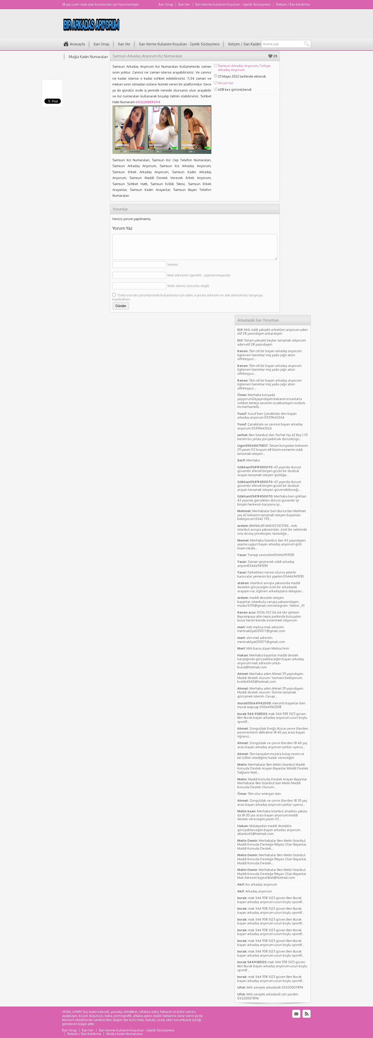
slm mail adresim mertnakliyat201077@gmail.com (261, 640)
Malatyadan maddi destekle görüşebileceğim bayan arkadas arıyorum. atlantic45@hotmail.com (269, 830)
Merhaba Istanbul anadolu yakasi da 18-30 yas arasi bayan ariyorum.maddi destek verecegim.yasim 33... (272, 815)
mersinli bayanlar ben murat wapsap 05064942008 (271, 705)
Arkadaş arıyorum (258, 891)
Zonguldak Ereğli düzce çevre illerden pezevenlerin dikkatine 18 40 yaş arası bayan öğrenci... (272, 732)
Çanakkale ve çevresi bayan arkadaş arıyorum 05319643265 (270, 426)
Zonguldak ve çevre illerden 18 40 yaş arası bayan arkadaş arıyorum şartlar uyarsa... (272, 745)
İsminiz (172, 264)
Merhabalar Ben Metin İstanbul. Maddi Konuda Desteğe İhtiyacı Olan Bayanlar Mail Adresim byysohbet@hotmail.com (271, 874)
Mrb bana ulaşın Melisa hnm (267, 648)
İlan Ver (184, 4)
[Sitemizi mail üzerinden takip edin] (296, 1014)
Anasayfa (77, 44)
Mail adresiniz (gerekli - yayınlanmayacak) (198, 275)
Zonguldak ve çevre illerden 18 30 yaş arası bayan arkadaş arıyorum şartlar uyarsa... (272, 802)
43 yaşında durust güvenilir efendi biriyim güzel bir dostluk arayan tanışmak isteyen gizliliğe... (269, 471)
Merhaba (253, 460)
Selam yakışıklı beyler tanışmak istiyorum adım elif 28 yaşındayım (271, 342)
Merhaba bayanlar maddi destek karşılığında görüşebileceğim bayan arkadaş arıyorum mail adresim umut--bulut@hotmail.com (270, 661)
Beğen (270, 56)
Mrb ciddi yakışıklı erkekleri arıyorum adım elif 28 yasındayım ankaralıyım (272, 332)
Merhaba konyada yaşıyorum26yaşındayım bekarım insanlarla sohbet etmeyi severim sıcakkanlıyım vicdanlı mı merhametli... (271, 401)
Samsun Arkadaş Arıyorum (238, 66)
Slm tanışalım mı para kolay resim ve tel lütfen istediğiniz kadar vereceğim (270, 756)
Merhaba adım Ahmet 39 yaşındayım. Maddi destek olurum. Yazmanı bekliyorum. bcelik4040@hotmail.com (270, 678)
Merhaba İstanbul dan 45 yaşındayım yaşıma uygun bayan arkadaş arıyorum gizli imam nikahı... (271, 544)
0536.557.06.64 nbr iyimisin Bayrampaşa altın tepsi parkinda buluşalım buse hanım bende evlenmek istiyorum (269, 616)
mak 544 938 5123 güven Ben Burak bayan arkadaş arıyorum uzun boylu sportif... (272, 718)
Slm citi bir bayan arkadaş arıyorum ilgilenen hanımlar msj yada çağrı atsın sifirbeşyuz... (269, 355)
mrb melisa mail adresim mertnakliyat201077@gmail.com (261, 629)
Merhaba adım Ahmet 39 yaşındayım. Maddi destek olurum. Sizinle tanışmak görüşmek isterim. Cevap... (270, 692)
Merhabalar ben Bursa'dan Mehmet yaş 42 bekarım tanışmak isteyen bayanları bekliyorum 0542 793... (271, 515)
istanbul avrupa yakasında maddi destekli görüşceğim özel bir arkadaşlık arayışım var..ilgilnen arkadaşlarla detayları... (270, 587)
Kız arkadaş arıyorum (261, 884)
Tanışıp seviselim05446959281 (271, 555)
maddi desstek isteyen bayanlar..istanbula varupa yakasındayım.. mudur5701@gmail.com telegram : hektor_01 (270, 601)
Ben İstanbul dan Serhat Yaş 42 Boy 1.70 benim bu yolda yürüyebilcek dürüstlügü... (272, 437)
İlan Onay (166, 4)
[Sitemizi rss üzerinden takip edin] (306, 1014)
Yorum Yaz (225, 83)
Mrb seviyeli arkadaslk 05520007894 (275, 987)
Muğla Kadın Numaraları (88, 57)
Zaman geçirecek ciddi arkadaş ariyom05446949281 (265, 564)
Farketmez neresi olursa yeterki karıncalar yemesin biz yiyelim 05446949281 (270, 574)
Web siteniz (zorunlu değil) (188, 286)
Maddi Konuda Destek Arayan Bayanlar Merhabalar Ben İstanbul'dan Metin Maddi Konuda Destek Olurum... (272, 783)
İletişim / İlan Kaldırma (293, 4)
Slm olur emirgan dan (264, 794)
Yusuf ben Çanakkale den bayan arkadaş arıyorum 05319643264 (267, 415)
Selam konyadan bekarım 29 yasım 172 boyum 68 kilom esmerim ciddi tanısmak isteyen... (272, 449)
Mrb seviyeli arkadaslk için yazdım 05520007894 (267, 996)
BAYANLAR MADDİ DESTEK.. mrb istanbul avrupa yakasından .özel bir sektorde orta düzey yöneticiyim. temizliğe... (272, 529)
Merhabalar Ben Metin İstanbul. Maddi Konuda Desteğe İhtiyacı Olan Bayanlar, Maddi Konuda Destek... (272, 844)
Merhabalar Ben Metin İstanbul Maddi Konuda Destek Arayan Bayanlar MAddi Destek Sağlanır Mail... (272, 768)
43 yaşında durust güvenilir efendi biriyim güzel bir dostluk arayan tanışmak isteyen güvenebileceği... (269, 486)
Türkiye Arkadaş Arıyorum (244, 68)
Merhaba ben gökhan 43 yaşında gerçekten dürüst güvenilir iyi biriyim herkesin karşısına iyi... (272, 500)
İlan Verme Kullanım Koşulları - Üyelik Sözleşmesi (233, 4)
